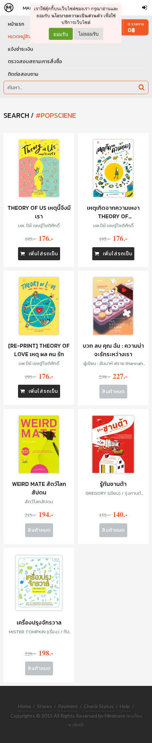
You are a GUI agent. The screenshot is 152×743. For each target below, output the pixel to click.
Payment (68, 706)
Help (125, 706)
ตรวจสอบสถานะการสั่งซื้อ (35, 61)
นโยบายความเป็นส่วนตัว (77, 15)
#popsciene (56, 115)
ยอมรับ (60, 33)
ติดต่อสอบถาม (23, 74)
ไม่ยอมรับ (88, 34)
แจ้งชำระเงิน (20, 49)
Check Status (99, 706)
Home (24, 706)
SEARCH (16, 115)
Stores (44, 706)
